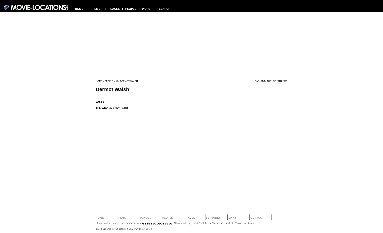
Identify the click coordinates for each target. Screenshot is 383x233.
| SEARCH (163, 8)
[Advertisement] (191, 51)
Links (232, 217)
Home (99, 81)
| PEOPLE (129, 8)
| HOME (77, 8)
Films (122, 217)
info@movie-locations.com (157, 223)
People (109, 81)
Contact (257, 217)
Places (145, 217)
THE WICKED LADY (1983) (112, 108)
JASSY (100, 101)
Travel (189, 217)
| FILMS (94, 8)
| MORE (144, 8)
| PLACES (112, 8)
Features (213, 217)
